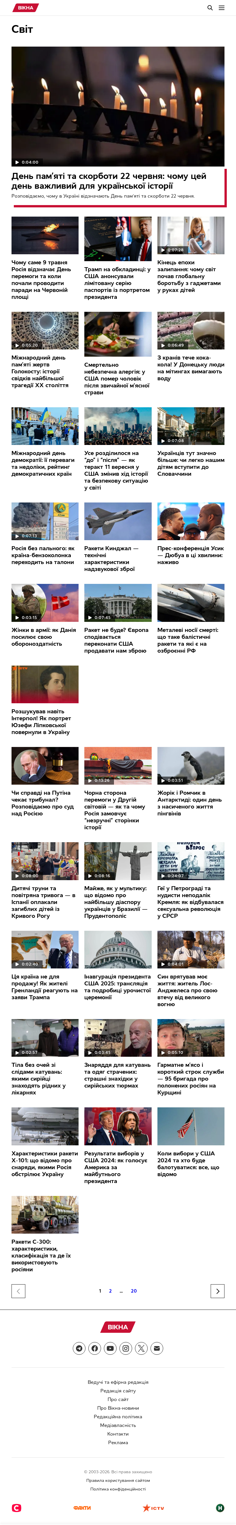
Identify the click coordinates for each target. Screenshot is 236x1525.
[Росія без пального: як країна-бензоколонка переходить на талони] (45, 521)
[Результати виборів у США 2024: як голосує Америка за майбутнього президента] (117, 1126)
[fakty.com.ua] (82, 1508)
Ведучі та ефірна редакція (118, 1382)
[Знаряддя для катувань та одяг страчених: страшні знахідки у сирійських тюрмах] (117, 1038)
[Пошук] (210, 8)
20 (134, 1291)
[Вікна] (26, 7)
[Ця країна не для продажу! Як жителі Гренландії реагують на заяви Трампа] (45, 949)
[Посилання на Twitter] (141, 1348)
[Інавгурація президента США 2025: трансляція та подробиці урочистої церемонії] (117, 949)
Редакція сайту (118, 1391)
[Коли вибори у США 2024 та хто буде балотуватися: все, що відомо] (190, 1126)
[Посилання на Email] (157, 1348)
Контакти (118, 1434)
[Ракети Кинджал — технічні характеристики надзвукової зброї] (117, 521)
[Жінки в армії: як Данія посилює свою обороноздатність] (45, 603)
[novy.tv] (220, 1508)
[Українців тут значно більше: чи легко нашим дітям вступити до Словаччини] (190, 426)
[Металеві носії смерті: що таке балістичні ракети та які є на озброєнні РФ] (190, 603)
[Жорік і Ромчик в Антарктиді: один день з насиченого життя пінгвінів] (190, 766)
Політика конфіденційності (118, 1489)
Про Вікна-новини (118, 1408)
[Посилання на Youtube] (110, 1348)
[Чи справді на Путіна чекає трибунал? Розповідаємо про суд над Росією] (45, 766)
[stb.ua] (17, 1508)
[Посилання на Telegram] (79, 1348)
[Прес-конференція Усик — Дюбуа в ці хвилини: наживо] (190, 521)
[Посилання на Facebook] (94, 1348)
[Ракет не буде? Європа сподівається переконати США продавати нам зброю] (117, 603)
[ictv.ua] (153, 1508)
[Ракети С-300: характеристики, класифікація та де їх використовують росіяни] (45, 1215)
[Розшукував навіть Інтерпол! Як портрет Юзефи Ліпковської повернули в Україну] (45, 684)
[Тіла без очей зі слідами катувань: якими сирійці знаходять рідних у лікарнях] (45, 1038)
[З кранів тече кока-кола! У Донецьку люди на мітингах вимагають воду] (190, 330)
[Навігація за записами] (217, 1291)
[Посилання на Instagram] (125, 1348)
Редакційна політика (118, 1416)
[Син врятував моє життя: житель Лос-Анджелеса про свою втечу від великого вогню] (190, 949)
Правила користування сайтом (118, 1480)
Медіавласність (118, 1425)
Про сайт (118, 1399)
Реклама (118, 1442)
